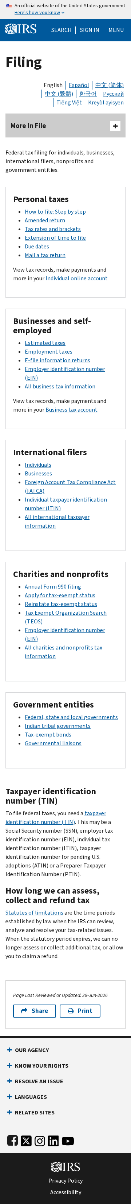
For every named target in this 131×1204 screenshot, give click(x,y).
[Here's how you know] (65, 9)
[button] (89, 30)
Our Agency (32, 1050)
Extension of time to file (55, 238)
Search (61, 30)
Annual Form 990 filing (53, 586)
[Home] (20, 28)
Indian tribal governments (58, 726)
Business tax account (71, 409)
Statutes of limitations (34, 912)
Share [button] (40, 1011)
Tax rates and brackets (53, 229)
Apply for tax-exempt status (60, 595)
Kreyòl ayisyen (106, 102)
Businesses (38, 473)
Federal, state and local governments (71, 717)
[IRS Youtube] (67, 1139)
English (53, 85)
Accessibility (65, 1192)
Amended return (45, 220)
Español (79, 85)
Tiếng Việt (69, 102)
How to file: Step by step (55, 211)
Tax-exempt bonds (48, 734)
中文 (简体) (109, 85)
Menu (116, 30)
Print (85, 1011)
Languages (31, 1097)
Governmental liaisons (53, 743)
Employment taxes (48, 351)
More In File (28, 125)
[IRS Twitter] (26, 1139)
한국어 (88, 94)
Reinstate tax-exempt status (61, 604)
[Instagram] (40, 1139)
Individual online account (76, 278)
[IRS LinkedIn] (53, 1139)
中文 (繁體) (59, 94)
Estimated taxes (45, 343)
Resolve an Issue (39, 1081)
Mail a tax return (45, 255)
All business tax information (60, 386)
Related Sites (35, 1112)
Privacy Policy (65, 1180)
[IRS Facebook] (12, 1139)
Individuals (38, 465)
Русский (113, 94)
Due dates (37, 246)
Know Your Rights (41, 1065)
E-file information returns (57, 360)
